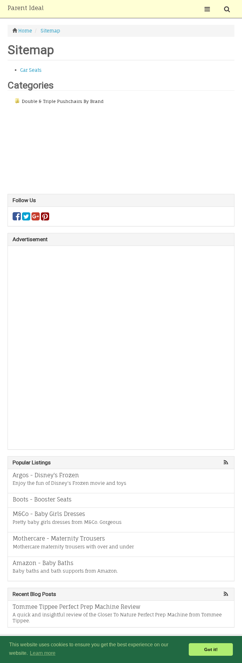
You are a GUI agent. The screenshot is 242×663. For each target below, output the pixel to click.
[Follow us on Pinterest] (45, 218)
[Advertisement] (121, 150)
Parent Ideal (26, 8)
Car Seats (31, 70)
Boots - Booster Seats (42, 499)
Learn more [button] (42, 653)
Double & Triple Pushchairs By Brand (63, 101)
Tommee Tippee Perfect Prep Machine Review (76, 606)
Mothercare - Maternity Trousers (59, 538)
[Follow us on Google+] (36, 218)
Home (25, 31)
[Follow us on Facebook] (17, 218)
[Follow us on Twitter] (26, 218)
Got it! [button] (211, 649)
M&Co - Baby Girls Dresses (49, 513)
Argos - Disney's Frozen (46, 475)
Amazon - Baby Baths (43, 562)
